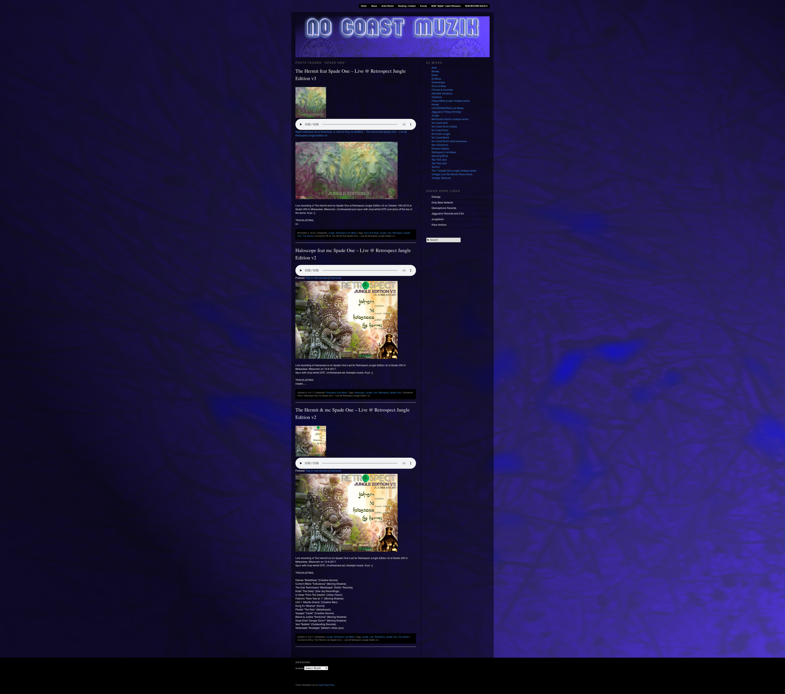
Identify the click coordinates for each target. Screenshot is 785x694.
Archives (299, 668)
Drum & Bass (439, 86)
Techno (436, 166)
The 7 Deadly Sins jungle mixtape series (454, 170)
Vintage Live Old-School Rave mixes (452, 174)
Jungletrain (438, 219)
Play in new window (317, 277)
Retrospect (397, 232)
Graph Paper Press (326, 684)
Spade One (395, 392)
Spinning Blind (440, 155)
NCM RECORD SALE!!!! (476, 5)
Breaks (435, 71)
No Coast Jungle (441, 133)
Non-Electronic (440, 144)
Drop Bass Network (442, 202)
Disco (435, 75)
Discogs (436, 196)
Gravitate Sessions (442, 93)
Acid (434, 67)
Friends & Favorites (442, 89)
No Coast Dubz (440, 130)
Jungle (331, 232)
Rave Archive (439, 224)
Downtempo (438, 82)
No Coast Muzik (440, 137)
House (435, 104)
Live (389, 232)
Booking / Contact (407, 5)
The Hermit (308, 235)
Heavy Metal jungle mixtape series (451, 100)
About (374, 5)
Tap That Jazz (439, 159)
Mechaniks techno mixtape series (450, 119)
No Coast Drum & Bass (444, 126)
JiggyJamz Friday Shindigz (446, 111)
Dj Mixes (436, 78)
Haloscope (359, 392)
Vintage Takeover (441, 178)
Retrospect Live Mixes (346, 232)
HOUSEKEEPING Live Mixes (448, 108)
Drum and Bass (371, 232)
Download (335, 277)
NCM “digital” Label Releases (446, 5)
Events (423, 5)
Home (364, 5)
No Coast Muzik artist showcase (449, 141)
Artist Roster (387, 5)
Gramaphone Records (444, 208)
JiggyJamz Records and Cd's (448, 213)
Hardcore (437, 97)
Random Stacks (440, 148)
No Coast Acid (439, 122)
